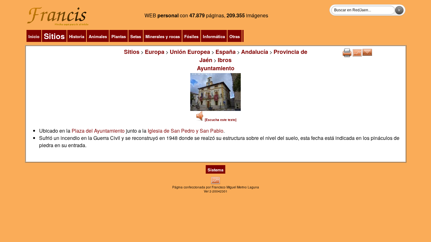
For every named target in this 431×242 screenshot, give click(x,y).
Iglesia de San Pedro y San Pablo (185, 130)
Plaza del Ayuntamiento (98, 130)
